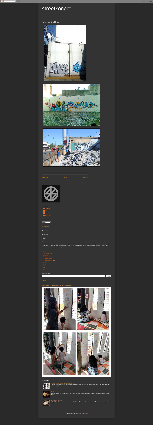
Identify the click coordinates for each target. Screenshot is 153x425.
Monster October (47, 266)
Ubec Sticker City (47, 255)
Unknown (47, 208)
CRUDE (52, 391)
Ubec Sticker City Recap (56, 400)
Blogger (86, 413)
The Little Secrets (47, 258)
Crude (44, 264)
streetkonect (56, 8)
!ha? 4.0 (45, 269)
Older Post (85, 177)
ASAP (44, 262)
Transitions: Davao (47, 253)
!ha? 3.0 (45, 267)
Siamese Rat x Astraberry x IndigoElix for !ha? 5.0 (57, 285)
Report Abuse (46, 226)
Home (65, 177)
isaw (46, 210)
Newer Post (45, 177)
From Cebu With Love (48, 257)
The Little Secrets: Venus (49, 260)
